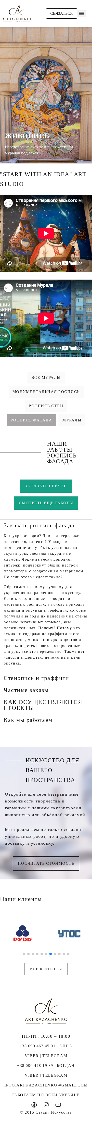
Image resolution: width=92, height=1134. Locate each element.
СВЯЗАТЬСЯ (61, 13)
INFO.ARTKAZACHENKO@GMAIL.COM (46, 1085)
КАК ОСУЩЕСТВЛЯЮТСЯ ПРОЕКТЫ (43, 705)
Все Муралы (46, 377)
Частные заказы (26, 690)
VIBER (32, 1056)
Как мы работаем (28, 720)
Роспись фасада (31, 420)
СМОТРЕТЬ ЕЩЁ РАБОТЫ (46, 503)
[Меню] (81, 13)
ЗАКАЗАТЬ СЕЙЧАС (46, 486)
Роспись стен (46, 406)
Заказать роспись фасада (39, 525)
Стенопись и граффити (36, 678)
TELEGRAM (54, 1056)
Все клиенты (46, 969)
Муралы (71, 420)
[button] (46, 525)
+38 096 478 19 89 (35, 1065)
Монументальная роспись (46, 392)
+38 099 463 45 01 (38, 1046)
